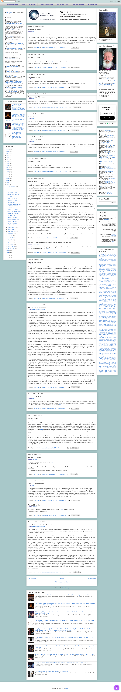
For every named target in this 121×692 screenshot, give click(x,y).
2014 (7, 174)
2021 (7, 159)
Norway (100, 328)
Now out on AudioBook (36, 397)
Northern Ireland (112, 326)
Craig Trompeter (104, 163)
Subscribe (107, 118)
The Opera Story (105, 359)
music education (103, 320)
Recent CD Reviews (34, 457)
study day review (103, 356)
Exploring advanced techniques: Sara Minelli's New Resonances (51, 671)
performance (104, 336)
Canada (105, 277)
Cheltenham (106, 280)
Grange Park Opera (111, 305)
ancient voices (112, 256)
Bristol (108, 266)
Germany (101, 303)
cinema (105, 281)
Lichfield (102, 314)
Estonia (100, 296)
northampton (104, 326)
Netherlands (113, 321)
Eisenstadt (109, 294)
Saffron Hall (105, 345)
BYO (104, 275)
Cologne (104, 284)
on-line (114, 328)
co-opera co (113, 282)
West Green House (111, 367)
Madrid (100, 317)
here (53, 62)
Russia (111, 344)
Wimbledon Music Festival (105, 371)
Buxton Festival (111, 270)
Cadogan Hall (112, 275)
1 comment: (61, 237)
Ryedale (100, 345)
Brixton (103, 269)
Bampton (104, 260)
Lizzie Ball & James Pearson (107, 168)
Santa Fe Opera (110, 346)
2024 (7, 153)
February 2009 (11, 246)
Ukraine (108, 363)
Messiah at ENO (33, 181)
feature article (109, 298)
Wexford (100, 368)
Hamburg (109, 308)
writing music (102, 372)
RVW (115, 344)
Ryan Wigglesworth (108, 135)
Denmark (114, 289)
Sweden (114, 356)
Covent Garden (109, 288)
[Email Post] (68, 47)
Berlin (114, 264)
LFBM (115, 313)
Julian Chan (107, 166)
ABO (100, 255)
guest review (102, 308)
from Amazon (107, 219)
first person (113, 299)
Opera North (113, 330)
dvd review (107, 292)
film (103, 299)
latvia (100, 312)
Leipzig (103, 313)
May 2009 (10, 240)
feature (103, 297)
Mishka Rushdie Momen (109, 182)
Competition (109, 284)
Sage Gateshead (112, 345)
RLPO (103, 343)
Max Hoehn (107, 151)
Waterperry (105, 366)
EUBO (106, 296)
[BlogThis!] (73, 48)
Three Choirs (102, 362)
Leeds (111, 312)
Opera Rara (102, 332)
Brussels (108, 269)
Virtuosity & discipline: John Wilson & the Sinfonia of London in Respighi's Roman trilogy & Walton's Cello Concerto (64, 595)
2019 (7, 163)
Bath (105, 261)
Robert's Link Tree (12, 4)
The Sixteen (113, 359)
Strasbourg (106, 354)
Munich (114, 317)
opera (33, 420)
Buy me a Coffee (110, 98)
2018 (7, 165)
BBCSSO (101, 264)
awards (100, 259)
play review (105, 337)
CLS (107, 282)
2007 (7, 253)
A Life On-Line (102, 254)
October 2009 (11, 229)
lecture (107, 312)
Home (62, 578)
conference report (104, 287)
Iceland (100, 309)
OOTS (103, 329)
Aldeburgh (101, 256)
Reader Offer (109, 340)
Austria (114, 258)
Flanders (101, 300)
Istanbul (114, 309)
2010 (7, 182)
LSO (113, 316)
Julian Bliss (109, 192)
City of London (112, 281)
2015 (7, 172)
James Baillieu (107, 144)
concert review (35, 244)
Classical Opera (102, 282)
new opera (106, 322)
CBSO (113, 277)
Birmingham (102, 265)
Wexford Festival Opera (110, 368)
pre (103, 339)
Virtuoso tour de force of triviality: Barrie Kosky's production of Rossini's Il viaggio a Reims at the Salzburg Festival (64, 654)
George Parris (109, 167)
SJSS (104, 349)
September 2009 (12, 231)
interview (106, 309)
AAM (115, 254)
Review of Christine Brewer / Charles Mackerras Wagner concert (49, 242)
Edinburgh (114, 292)
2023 (7, 155)
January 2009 (11, 248)
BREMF (100, 267)
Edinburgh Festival (103, 294)
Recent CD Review (34, 57)
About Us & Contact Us (29, 4)
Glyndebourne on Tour (111, 304)
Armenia (106, 258)
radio (100, 340)
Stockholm (101, 354)
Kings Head (107, 311)
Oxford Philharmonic (111, 334)
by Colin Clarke (110, 271)
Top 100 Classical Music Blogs (106, 85)
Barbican (34, 309)
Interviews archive (93, 4)
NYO (106, 328)
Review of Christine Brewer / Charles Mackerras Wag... (14, 206)
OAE (111, 328)
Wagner (114, 365)
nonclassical (101, 325)
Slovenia (108, 349)
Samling (104, 346)
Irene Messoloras (110, 147)
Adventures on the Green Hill (109, 255)
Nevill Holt (101, 322)
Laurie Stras (103, 186)
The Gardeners (106, 358)
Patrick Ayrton (108, 181)
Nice (112, 324)
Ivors (102, 311)
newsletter (109, 324)
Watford (110, 366)
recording (104, 341)
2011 (7, 180)
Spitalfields (101, 353)
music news (112, 320)
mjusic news (110, 317)
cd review (34, 59)
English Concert (103, 295)
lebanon (103, 312)
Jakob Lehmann (109, 189)
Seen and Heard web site (43, 34)
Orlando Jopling (109, 137)
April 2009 (10, 242)
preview (109, 339)
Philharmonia (110, 336)
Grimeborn (101, 306)
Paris (100, 336)
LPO (110, 316)
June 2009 (10, 238)
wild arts (110, 370)
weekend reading (102, 367)
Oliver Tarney (108, 155)
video (110, 365)
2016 (7, 169)
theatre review (112, 361)
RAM (102, 340)
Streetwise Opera (112, 354)
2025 (7, 151)
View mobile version (61, 582)
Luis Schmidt (109, 140)
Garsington (105, 301)
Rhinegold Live (113, 341)
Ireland (110, 309)
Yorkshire (110, 372)
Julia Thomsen (108, 154)
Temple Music (110, 357)
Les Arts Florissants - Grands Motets (40, 525)
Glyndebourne (102, 304)
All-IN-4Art (107, 256)
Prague (100, 339)
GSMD (106, 306)
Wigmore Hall (103, 370)
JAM (104, 311)
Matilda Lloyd (109, 193)
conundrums (113, 287)
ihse (103, 309)
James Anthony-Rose (105, 175)
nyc (103, 328)
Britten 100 (110, 268)
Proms (114, 339)
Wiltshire (114, 370)
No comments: (62, 47)
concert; (114, 286)
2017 (7, 167)
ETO (104, 296)
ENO (109, 295)
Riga (100, 343)
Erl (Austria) (113, 295)
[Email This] (71, 48)
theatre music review (103, 361)
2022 (7, 157)
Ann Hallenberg (111, 178)
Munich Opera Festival (104, 318)
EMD (113, 294)
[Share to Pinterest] (78, 48)
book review (112, 265)
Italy (99, 311)
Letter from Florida (109, 313)
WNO (115, 371)
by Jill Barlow (108, 273)
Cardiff (109, 277)
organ (105, 333)
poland (110, 337)
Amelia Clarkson (109, 171)
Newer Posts (32, 578)
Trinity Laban (110, 362)
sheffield (100, 349)
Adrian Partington (110, 145)
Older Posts (92, 578)
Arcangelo (101, 258)
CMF (109, 282)
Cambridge (101, 277)
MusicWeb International (110, 238)
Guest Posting (112, 306)
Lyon (115, 316)
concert (114, 284)
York (106, 372)
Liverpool (108, 314)
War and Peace (33, 418)
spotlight (113, 353)
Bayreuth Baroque (112, 261)
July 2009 (10, 235)
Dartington (109, 289)
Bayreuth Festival (103, 263)
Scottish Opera (106, 348)
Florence (105, 300)
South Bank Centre (111, 352)
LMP (112, 314)
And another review (34, 29)
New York (111, 322)
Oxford (111, 333)
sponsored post (108, 353)
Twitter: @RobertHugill (46, 4)
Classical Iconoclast (113, 235)
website (114, 366)
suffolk (110, 356)
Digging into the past (35, 262)
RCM (105, 340)
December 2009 (12, 186)
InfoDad (114, 241)
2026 (7, 149)
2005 (7, 257)
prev (105, 339)
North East (110, 325)
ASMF (110, 258)
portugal (114, 337)
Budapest (114, 269)
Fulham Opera (112, 300)
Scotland (101, 348)
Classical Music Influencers (105, 87)
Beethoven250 (110, 264)
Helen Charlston (112, 149)
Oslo (108, 333)
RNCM (107, 343)
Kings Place (113, 311)
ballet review (110, 259)
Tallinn (105, 357)
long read (106, 316)
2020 (7, 161)
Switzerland (101, 357)
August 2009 (11, 233)
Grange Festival (102, 305)
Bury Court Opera (102, 270)
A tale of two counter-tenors (37, 308)
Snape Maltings (106, 350)
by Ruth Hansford (106, 274)
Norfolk (106, 325)
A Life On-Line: (110, 254)
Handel (114, 308)
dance (104, 289)
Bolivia (107, 265)
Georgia (114, 301)
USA (112, 363)
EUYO (110, 296)
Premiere (31, 117)
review (108, 341)
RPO (105, 344)
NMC (115, 324)
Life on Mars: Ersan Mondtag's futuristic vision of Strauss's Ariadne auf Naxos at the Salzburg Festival (61, 662)
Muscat (111, 318)
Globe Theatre (111, 303)
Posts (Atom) (65, 587)
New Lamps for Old (34, 140)
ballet (106, 259)
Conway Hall (102, 288)
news (104, 324)
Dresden (105, 291)
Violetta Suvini (107, 130)
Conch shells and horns (36, 484)
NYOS (108, 328)
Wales (100, 366)
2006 (7, 255)
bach (103, 259)
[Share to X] (75, 48)
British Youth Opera (103, 268)
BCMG (104, 264)
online (100, 329)
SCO (115, 346)
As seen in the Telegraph (36, 97)
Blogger (67, 688)
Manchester (105, 317)
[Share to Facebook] (76, 48)
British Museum (113, 266)
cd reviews (113, 278)
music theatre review (104, 321)
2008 (7, 250)
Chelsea (100, 280)
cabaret (107, 275)
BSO (111, 269)
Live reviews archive (63, 4)
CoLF (100, 284)
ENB (115, 294)
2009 (7, 184)
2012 (7, 178)
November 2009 (12, 227)
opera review (109, 332)
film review (107, 299)
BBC (109, 263)
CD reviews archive (79, 4)
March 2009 (11, 244)
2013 (7, 176)
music (115, 318)
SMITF (111, 349)
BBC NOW (113, 263)
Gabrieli (100, 301)
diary (33, 31)
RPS (108, 344)
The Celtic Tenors (104, 142)
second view (113, 348)
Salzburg (101, 346)
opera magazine (105, 330)
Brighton (104, 266)
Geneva (110, 301)
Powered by (103, 123)
